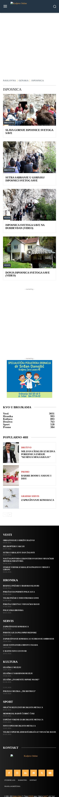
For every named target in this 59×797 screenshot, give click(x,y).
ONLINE (30, 796)
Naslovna (9, 80)
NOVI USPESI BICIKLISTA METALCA (19, 726)
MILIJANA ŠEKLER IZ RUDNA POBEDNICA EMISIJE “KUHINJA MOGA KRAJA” (38, 454)
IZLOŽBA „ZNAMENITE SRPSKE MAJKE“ (21, 680)
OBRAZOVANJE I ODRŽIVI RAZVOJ (19, 540)
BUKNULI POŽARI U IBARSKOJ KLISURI (21, 586)
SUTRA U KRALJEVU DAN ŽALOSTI (19, 553)
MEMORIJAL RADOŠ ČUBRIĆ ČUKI (18, 714)
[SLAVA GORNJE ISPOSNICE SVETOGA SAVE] (29, 110)
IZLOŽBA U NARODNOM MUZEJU (18, 673)
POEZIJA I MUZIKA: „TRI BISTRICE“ (19, 691)
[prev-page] (5, 515)
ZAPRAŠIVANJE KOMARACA (37, 500)
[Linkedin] (25, 773)
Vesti (7, 218)
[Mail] (33, 773)
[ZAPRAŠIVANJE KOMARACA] (11, 498)
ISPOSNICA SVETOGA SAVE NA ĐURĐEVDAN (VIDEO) (25, 227)
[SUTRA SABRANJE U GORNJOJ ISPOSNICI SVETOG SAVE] (29, 157)
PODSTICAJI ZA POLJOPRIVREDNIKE (20, 633)
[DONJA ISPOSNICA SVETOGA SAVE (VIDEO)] (29, 252)
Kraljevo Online (17, 796)
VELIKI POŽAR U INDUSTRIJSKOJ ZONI (21, 598)
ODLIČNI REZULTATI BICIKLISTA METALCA (23, 707)
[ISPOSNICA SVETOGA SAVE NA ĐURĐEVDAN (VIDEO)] (29, 205)
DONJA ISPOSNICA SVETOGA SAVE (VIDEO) (27, 274)
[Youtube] (50, 773)
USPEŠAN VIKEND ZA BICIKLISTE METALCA (23, 720)
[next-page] (10, 515)
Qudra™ (45, 796)
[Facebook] (9, 773)
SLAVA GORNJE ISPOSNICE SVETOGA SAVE (29, 132)
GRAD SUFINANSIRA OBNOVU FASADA (20, 645)
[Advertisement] (29, 43)
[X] (41, 773)
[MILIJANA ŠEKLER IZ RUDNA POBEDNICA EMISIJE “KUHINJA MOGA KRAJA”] (11, 452)
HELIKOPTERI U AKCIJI (14, 546)
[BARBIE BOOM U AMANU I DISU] (11, 475)
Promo (25, 472)
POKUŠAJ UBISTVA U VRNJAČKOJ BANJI (21, 604)
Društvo (9, 123)
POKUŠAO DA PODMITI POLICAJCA (19, 592)
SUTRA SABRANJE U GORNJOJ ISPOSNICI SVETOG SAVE (24, 179)
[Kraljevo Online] (29, 6)
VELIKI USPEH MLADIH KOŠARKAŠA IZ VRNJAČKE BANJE (29, 732)
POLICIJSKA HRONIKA (13, 610)
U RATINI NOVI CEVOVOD (15, 651)
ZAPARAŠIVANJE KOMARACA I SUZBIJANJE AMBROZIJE (28, 639)
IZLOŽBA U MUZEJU (12, 667)
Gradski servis (30, 496)
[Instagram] (17, 773)
